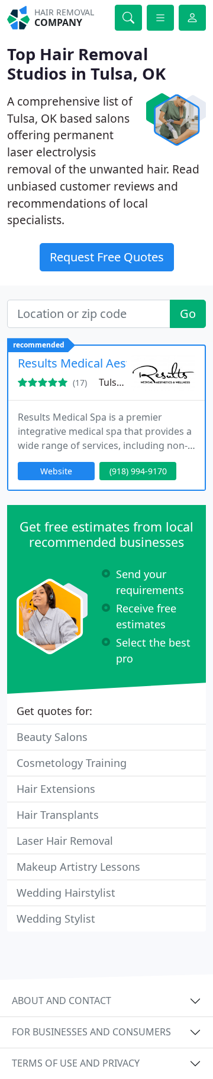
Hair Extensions (56, 789)
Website (56, 471)
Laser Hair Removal (65, 841)
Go (188, 314)
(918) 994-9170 (138, 471)
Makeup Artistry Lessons (78, 867)
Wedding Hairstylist (66, 892)
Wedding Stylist (56, 918)
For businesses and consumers (91, 1031)
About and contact (61, 1000)
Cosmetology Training (72, 763)
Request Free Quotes (107, 257)
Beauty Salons (52, 737)
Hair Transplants (58, 815)
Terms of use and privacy (76, 1063)
